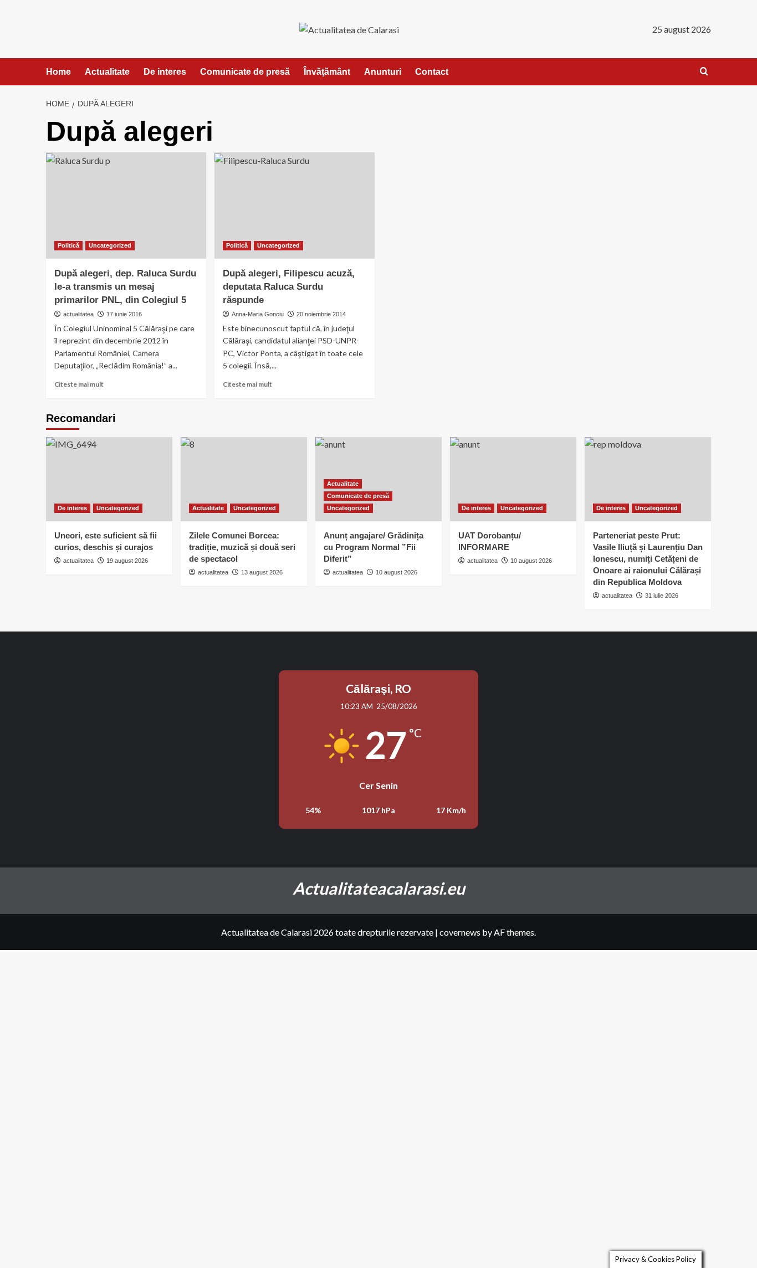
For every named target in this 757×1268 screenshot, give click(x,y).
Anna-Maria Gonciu (258, 314)
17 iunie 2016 (124, 314)
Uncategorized (110, 245)
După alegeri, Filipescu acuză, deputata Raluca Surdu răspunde (289, 286)
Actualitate (107, 71)
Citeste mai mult (79, 384)
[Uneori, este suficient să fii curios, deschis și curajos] (109, 479)
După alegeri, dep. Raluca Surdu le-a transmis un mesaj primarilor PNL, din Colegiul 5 (125, 286)
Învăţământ (327, 71)
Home (58, 71)
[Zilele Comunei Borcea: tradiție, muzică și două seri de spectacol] (244, 479)
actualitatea (78, 314)
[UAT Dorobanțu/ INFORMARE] (513, 479)
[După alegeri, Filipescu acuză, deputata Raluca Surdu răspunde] (294, 205)
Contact (431, 71)
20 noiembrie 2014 (321, 314)
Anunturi (382, 71)
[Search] (704, 71)
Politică (68, 245)
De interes (165, 71)
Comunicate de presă (245, 71)
